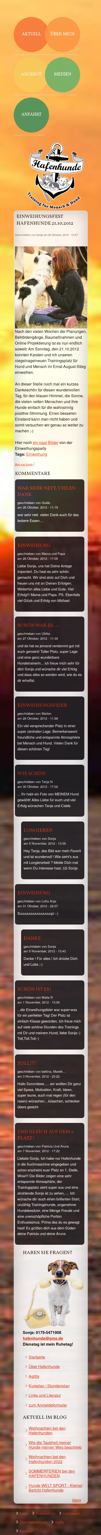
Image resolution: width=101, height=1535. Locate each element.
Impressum (71, 1513)
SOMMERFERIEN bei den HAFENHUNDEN (52, 1473)
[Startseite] (55, 177)
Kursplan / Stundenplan (49, 1386)
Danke (32, 938)
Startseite (37, 1357)
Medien (62, 74)
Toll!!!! (26, 1063)
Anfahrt (31, 115)
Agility (34, 1376)
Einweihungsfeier (42, 705)
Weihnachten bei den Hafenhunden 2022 (47, 1459)
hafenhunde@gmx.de (43, 1338)
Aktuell (31, 34)
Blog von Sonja (24, 464)
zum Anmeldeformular (48, 1405)
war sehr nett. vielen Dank (46, 491)
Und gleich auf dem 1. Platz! (45, 1135)
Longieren (38, 830)
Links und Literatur (45, 1395)
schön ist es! (34, 989)
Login (24, 1513)
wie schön (31, 773)
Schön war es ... (38, 625)
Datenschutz (45, 1513)
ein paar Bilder (45, 442)
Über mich (62, 34)
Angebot (31, 74)
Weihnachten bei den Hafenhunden (47, 1430)
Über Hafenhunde (44, 1366)
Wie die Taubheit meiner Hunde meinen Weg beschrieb (55, 1445)
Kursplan (27, 1530)
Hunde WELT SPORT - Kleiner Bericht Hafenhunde (55, 1488)
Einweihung (36, 454)
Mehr (76, 1500)
